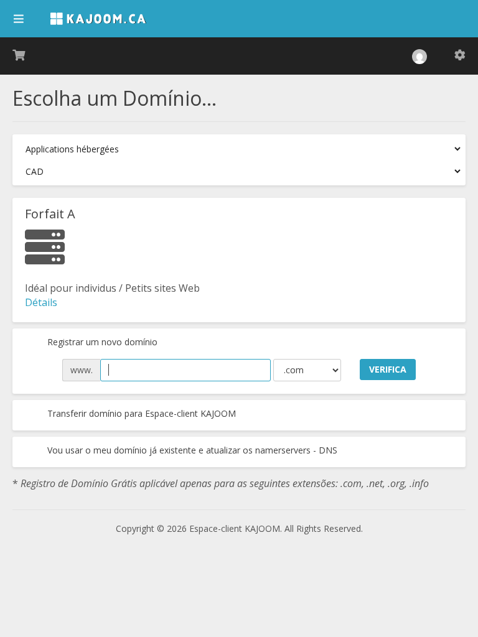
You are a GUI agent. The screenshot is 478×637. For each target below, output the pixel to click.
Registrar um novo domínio (101, 342)
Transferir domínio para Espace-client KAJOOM (140, 413)
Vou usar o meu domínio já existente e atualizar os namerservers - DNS (191, 450)
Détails (41, 302)
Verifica (387, 369)
